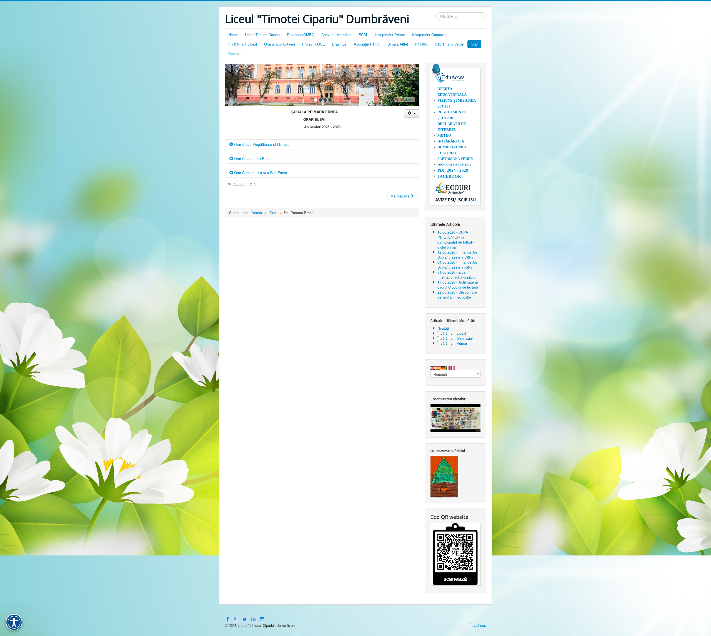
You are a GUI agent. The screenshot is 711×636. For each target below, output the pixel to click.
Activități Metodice (336, 34)
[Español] (437, 367)
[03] (325, 100)
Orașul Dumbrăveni (279, 44)
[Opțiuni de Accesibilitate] (14, 622)
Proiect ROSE (313, 44)
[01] (315, 100)
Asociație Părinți (367, 44)
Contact (234, 53)
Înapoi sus (477, 625)
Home (233, 34)
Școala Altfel (397, 44)
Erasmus (339, 44)
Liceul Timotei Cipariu (262, 34)
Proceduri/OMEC (300, 34)
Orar (474, 44)
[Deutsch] (442, 367)
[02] (320, 100)
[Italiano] (447, 367)
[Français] (452, 367)
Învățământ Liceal (242, 44)
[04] (330, 100)
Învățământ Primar (390, 34)
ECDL (363, 34)
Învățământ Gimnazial (429, 34)
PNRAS (421, 44)
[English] (432, 367)
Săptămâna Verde (449, 44)
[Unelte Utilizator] (411, 113)
